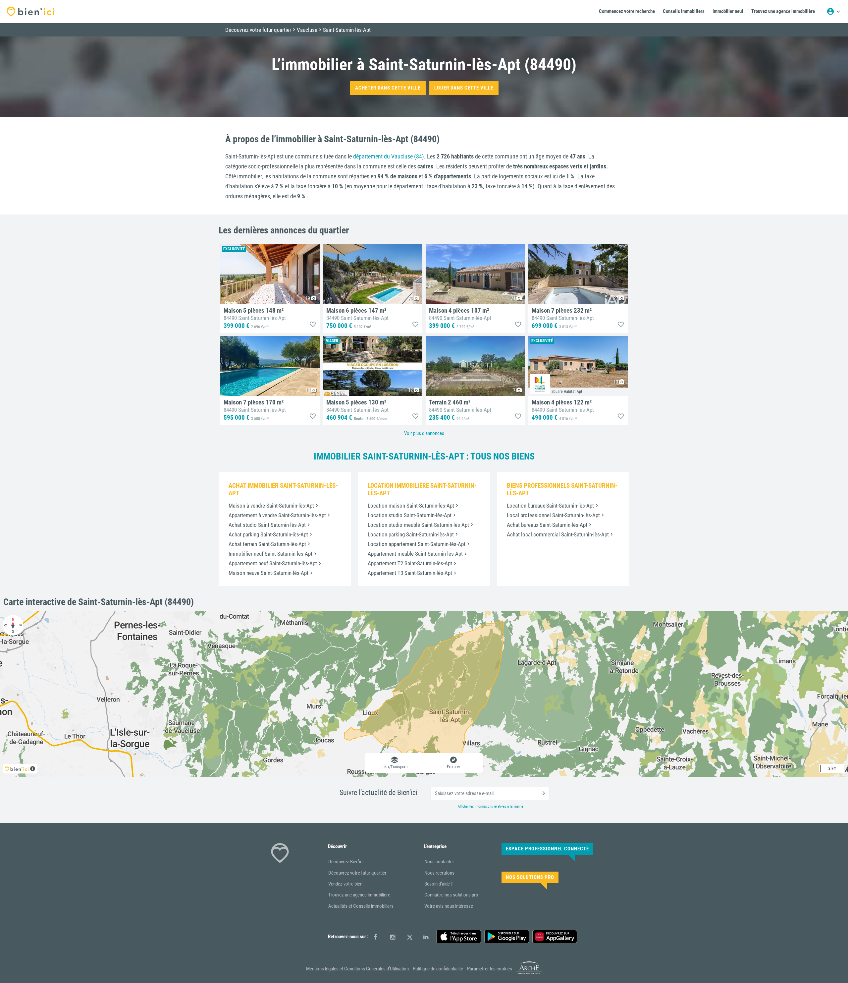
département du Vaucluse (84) (388, 156)
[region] (424, 694)
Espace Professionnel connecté (547, 849)
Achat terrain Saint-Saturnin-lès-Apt (267, 544)
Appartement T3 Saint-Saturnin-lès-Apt (410, 573)
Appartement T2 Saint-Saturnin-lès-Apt (410, 563)
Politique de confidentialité (438, 969)
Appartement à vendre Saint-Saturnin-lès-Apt (277, 515)
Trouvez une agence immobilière (359, 895)
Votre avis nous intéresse (448, 906)
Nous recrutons (439, 873)
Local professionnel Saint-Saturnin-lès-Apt (553, 515)
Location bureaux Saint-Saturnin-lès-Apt (550, 505)
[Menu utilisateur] (833, 11)
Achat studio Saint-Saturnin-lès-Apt (267, 525)
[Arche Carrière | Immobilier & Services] (529, 973)
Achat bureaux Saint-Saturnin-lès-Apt (547, 525)
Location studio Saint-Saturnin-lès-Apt (409, 515)
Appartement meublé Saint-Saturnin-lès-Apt (415, 553)
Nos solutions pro (530, 877)
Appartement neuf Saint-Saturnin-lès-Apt (273, 563)
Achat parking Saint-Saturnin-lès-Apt (268, 534)
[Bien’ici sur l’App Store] (459, 936)
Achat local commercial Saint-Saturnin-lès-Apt (558, 534)
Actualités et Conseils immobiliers (361, 906)
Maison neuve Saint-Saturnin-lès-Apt (268, 573)
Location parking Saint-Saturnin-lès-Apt (411, 534)
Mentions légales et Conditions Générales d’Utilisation (357, 969)
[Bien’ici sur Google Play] (507, 936)
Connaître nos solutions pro (451, 895)
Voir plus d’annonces (424, 433)
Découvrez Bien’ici (345, 862)
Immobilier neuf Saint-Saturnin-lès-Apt (270, 553)
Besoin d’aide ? (438, 884)
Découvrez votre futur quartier (357, 873)
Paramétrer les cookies (489, 969)
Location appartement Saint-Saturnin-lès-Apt (416, 544)
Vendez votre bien (345, 884)
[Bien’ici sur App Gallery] (555, 936)
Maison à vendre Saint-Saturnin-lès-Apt (271, 505)
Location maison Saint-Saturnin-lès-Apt (411, 505)
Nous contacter (439, 862)
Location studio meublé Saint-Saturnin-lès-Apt (418, 525)
